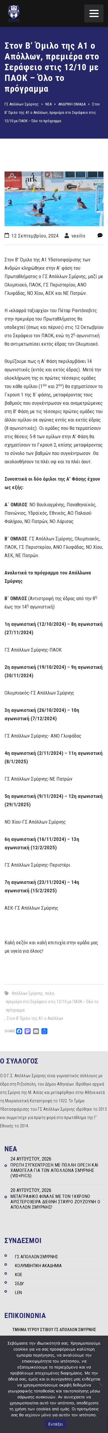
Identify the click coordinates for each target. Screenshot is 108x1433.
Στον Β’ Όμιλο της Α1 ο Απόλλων (35, 1018)
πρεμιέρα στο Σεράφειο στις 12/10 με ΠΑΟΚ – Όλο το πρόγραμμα (52, 1005)
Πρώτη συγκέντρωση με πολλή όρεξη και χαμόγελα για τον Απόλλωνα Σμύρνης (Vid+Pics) (54, 1170)
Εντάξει (55, 1424)
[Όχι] (101, 1384)
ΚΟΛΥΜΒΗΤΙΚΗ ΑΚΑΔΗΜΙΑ (38, 1265)
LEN (18, 1292)
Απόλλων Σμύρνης (27, 993)
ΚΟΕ (18, 1274)
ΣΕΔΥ (19, 1283)
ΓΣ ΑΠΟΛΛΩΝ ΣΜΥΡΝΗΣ (36, 1256)
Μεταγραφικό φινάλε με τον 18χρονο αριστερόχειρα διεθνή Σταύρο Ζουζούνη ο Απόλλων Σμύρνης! (55, 1202)
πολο (49, 993)
